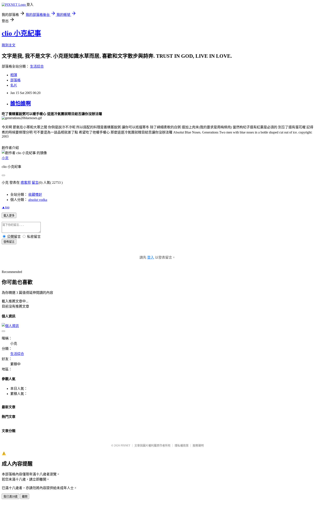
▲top (5, 207)
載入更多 (9, 215)
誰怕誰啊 (20, 103)
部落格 (15, 80)
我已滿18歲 (10, 496)
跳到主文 (8, 45)
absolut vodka (37, 200)
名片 (13, 85)
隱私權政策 (182, 445)
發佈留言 (9, 241)
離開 (24, 496)
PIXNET (125, 445)
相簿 (13, 75)
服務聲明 (198, 445)
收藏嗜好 (35, 194)
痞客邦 (26, 182)
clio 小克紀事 (21, 33)
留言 (35, 182)
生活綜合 (37, 66)
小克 (5, 158)
